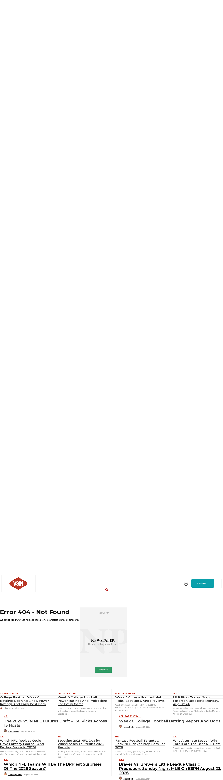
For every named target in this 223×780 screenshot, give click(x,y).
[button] (107, 589)
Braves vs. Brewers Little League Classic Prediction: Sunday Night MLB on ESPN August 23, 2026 (170, 768)
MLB (121, 759)
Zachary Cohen (15, 774)
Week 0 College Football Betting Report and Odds (170, 721)
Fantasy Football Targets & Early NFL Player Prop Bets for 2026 (140, 744)
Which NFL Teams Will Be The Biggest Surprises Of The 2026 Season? (53, 766)
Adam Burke (13, 731)
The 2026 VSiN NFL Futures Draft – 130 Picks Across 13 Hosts (55, 723)
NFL (6, 716)
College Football (130, 716)
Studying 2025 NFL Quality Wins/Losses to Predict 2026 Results (81, 744)
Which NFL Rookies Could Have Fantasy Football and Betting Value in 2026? (22, 744)
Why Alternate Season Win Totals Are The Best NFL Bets (197, 742)
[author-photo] (6, 731)
